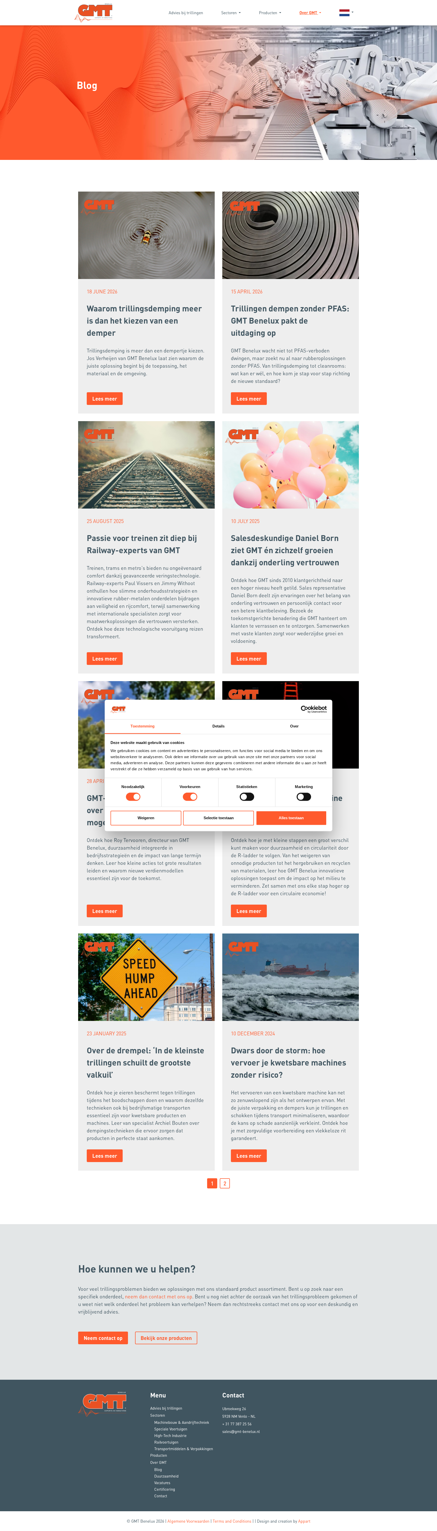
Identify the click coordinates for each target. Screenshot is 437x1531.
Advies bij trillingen (186, 12)
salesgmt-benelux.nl (241, 1431)
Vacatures (162, 1482)
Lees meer (104, 398)
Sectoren (229, 12)
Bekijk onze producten (166, 1338)
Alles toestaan (291, 818)
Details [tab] (218, 726)
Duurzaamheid (166, 1476)
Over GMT (308, 12)
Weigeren (146, 818)
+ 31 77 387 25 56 (237, 1423)
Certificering (164, 1489)
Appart (304, 1521)
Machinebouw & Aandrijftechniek (181, 1422)
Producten (268, 12)
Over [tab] (294, 726)
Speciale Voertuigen (170, 1428)
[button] (346, 12)
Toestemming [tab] (142, 726)
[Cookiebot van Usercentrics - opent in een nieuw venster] (304, 709)
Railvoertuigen (166, 1442)
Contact (160, 1495)
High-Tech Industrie (170, 1435)
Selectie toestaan (219, 818)
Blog (158, 1469)
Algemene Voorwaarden (188, 1521)
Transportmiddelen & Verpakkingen (183, 1448)
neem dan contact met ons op (158, 1296)
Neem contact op (103, 1338)
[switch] (190, 797)
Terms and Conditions (232, 1521)
